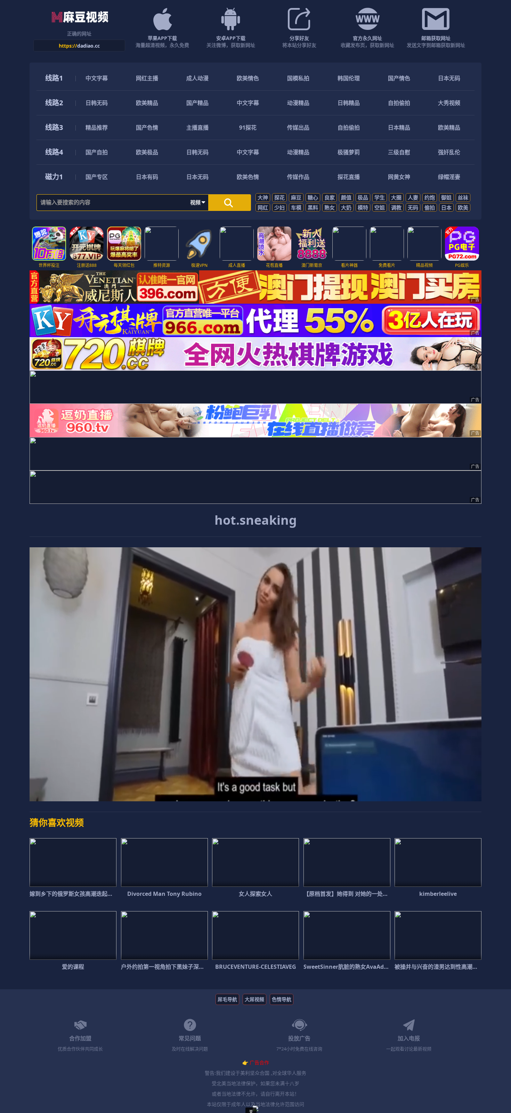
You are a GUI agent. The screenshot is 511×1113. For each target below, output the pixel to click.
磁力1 (54, 176)
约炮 (429, 197)
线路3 (54, 127)
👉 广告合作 (255, 1062)
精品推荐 (97, 127)
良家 (329, 197)
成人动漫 (197, 78)
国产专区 (97, 177)
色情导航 (281, 999)
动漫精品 (298, 103)
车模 (296, 207)
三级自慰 (399, 152)
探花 (279, 197)
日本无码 (449, 78)
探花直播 (349, 177)
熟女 (329, 207)
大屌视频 (254, 999)
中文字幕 (97, 78)
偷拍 (429, 207)
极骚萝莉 (349, 152)
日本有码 (147, 177)
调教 (396, 207)
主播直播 (197, 127)
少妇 (279, 207)
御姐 (446, 197)
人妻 (413, 197)
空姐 (379, 207)
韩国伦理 (349, 78)
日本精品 (399, 127)
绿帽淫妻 (449, 177)
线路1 (54, 78)
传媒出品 (298, 127)
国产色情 (147, 127)
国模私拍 (298, 78)
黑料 (313, 207)
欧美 (463, 207)
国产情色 (399, 78)
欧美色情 (248, 177)
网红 (263, 207)
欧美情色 (248, 78)
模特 (363, 207)
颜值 (346, 197)
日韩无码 (97, 103)
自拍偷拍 (399, 103)
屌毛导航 (227, 999)
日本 (446, 207)
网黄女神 (399, 177)
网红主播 (147, 78)
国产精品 (197, 103)
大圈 (396, 197)
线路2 (54, 102)
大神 (263, 197)
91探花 (248, 127)
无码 (413, 207)
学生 (379, 197)
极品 (363, 197)
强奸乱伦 (449, 152)
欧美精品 (147, 103)
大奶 (346, 207)
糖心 (313, 197)
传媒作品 (298, 177)
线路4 (54, 152)
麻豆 (296, 197)
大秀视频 (449, 103)
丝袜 (463, 197)
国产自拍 (97, 152)
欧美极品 (147, 152)
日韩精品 (349, 103)
